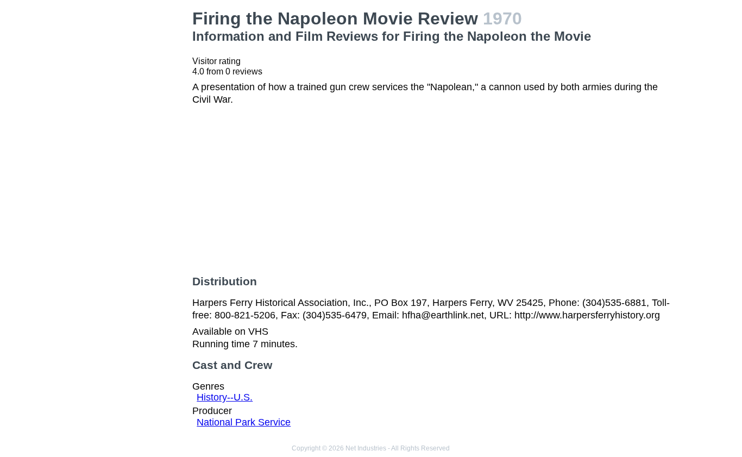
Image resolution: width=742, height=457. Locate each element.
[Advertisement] (129, 172)
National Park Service (244, 422)
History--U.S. (225, 397)
